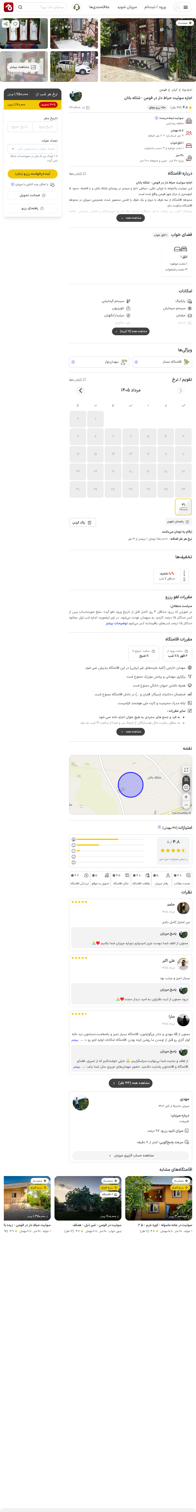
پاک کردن (78, 522)
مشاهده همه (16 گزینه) (133, 331)
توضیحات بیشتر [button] (117, 623)
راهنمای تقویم (175, 521)
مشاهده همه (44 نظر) (134, 1083)
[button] (155, 7)
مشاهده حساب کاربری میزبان (134, 1155)
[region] (130, 785)
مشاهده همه (133, 218)
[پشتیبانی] (77, 7)
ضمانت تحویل (30, 195)
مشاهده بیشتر (19, 67)
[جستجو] (20, 7)
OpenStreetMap (180, 813)
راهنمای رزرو (30, 208)
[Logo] (8, 7)
